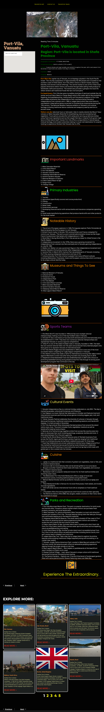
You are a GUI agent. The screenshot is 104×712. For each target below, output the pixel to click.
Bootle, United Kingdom (44, 672)
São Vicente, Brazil (42, 626)
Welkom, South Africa (10, 675)
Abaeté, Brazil (74, 660)
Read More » (10, 646)
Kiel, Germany (8, 629)
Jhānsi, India (73, 619)
